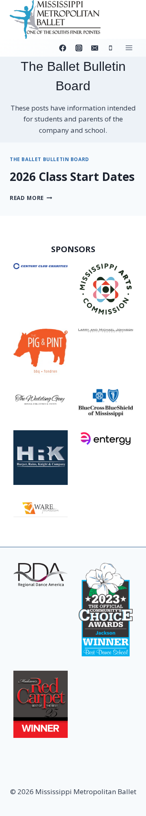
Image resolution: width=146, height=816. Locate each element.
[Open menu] (128, 48)
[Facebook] (63, 48)
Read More (31, 198)
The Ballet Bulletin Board (49, 159)
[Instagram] (79, 48)
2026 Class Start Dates (72, 176)
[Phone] (110, 48)
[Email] (94, 48)
